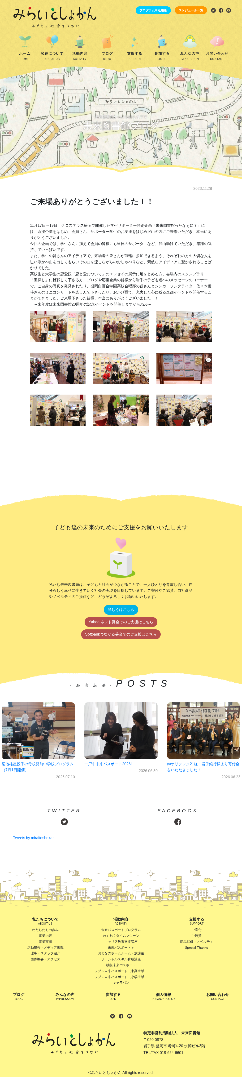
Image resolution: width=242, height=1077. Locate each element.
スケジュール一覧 (191, 10)
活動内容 (79, 55)
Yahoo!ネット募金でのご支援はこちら (121, 622)
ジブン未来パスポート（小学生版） (121, 977)
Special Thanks (196, 947)
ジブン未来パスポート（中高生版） (121, 971)
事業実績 (45, 941)
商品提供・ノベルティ (196, 941)
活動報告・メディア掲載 (45, 947)
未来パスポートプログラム (121, 930)
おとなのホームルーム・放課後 (121, 953)
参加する (162, 55)
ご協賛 (197, 936)
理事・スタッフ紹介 (45, 953)
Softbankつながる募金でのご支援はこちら (121, 634)
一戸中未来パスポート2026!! (26, 764)
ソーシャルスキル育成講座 (121, 959)
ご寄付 (197, 930)
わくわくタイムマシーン (121, 936)
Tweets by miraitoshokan (34, 838)
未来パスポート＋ (121, 947)
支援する (134, 55)
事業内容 (45, 936)
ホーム (24, 55)
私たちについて (45, 921)
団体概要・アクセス (45, 959)
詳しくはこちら (121, 610)
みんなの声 (189, 55)
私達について (52, 55)
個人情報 (163, 996)
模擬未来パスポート (121, 965)
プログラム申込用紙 (153, 10)
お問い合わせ (217, 55)
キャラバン (121, 982)
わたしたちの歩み (45, 930)
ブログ (107, 55)
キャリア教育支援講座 (121, 941)
